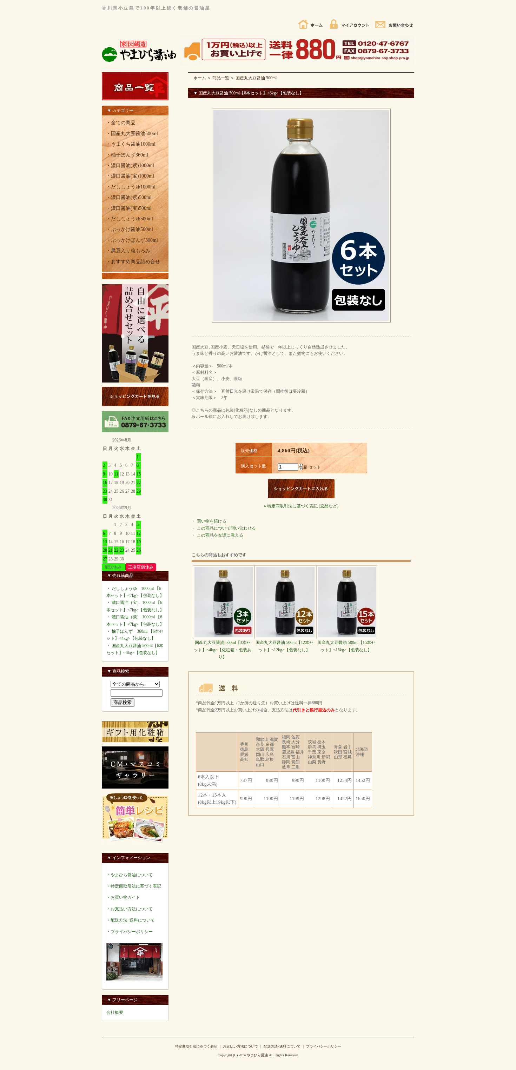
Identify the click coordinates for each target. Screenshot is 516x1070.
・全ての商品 (120, 122)
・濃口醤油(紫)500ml (129, 197)
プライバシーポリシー (323, 1046)
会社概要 (114, 1012)
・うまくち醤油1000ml (131, 144)
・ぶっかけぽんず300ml (132, 240)
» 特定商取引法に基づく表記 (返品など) (301, 506)
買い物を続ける (211, 521)
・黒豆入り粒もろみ (128, 250)
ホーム (199, 77)
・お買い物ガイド (123, 897)
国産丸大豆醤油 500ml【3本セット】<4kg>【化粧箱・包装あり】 (222, 649)
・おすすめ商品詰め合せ (133, 261)
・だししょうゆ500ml (129, 218)
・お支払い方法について (129, 908)
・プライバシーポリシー (129, 931)
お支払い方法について (240, 1046)
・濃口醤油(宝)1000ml (130, 176)
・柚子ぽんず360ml (127, 155)
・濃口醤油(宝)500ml (129, 208)
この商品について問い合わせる (226, 528)
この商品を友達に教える (220, 535)
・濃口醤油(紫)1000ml (130, 165)
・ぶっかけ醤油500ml (129, 229)
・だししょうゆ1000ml (131, 187)
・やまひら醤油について (129, 874)
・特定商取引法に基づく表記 (133, 886)
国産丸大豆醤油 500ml (256, 77)
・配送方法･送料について (130, 920)
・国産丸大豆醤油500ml (132, 133)
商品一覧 (220, 77)
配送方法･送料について (282, 1046)
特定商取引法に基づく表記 (196, 1046)
